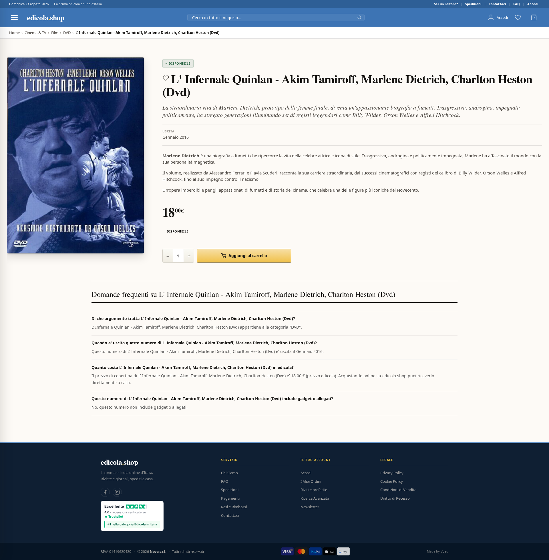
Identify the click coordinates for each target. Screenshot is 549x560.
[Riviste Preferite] (518, 17)
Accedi (532, 4)
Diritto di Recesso (395, 498)
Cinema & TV (35, 33)
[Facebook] (105, 492)
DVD (67, 33)
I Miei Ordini (311, 481)
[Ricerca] (359, 17)
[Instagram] (117, 492)
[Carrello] (534, 17)
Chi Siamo (229, 472)
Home (14, 33)
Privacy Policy (391, 472)
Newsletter (310, 506)
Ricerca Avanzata (315, 498)
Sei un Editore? (446, 4)
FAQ (516, 4)
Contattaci (497, 4)
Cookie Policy (391, 481)
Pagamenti (230, 498)
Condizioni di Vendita (398, 489)
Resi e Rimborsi (234, 506)
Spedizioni (473, 4)
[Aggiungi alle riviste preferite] (165, 78)
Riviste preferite (314, 489)
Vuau (444, 551)
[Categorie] (14, 17)
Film (54, 33)
